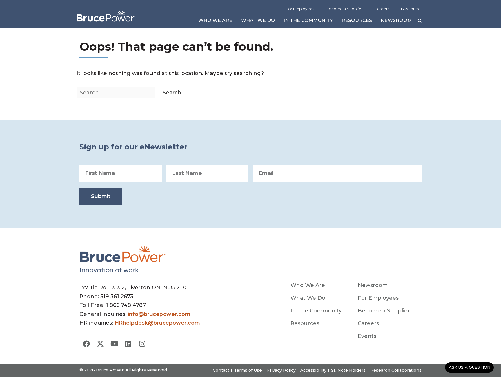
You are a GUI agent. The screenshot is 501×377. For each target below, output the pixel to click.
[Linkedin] (128, 344)
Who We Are (215, 22)
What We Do (258, 22)
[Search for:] (116, 92)
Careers (381, 8)
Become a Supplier (344, 8)
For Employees (300, 8)
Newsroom (396, 22)
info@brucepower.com (159, 314)
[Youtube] (114, 344)
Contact (221, 370)
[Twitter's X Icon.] (100, 344)
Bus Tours (410, 8)
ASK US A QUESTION (469, 367)
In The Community (308, 22)
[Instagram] (142, 344)
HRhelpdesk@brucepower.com (157, 323)
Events (367, 336)
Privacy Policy (281, 370)
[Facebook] (86, 344)
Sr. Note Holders (348, 370)
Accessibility (313, 370)
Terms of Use (248, 370)
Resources (357, 22)
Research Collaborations (396, 370)
